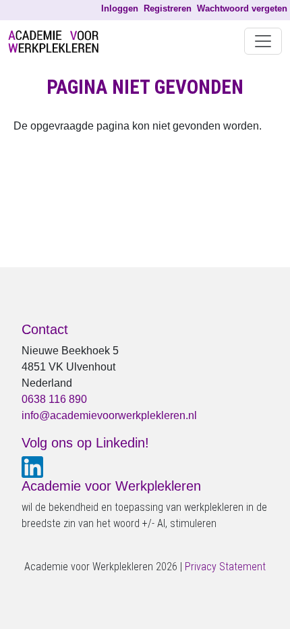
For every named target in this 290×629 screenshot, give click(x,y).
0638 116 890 (54, 399)
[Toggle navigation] (263, 41)
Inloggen (119, 8)
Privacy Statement (225, 566)
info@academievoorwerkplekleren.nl (109, 415)
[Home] (58, 41)
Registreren (168, 8)
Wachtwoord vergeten (242, 8)
